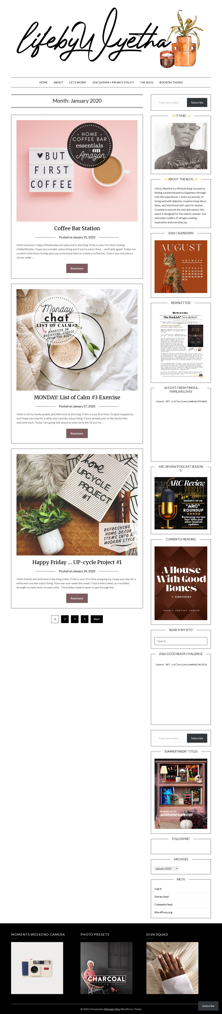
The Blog (146, 82)
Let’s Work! (77, 82)
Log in (158, 888)
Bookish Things (171, 82)
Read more (77, 268)
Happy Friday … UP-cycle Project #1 (77, 562)
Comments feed (163, 904)
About (58, 82)
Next (97, 619)
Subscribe (197, 102)
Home (43, 82)
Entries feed (162, 896)
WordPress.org (163, 912)
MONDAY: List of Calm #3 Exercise (77, 397)
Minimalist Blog (112, 1009)
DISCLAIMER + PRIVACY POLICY (113, 82)
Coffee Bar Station (77, 228)
